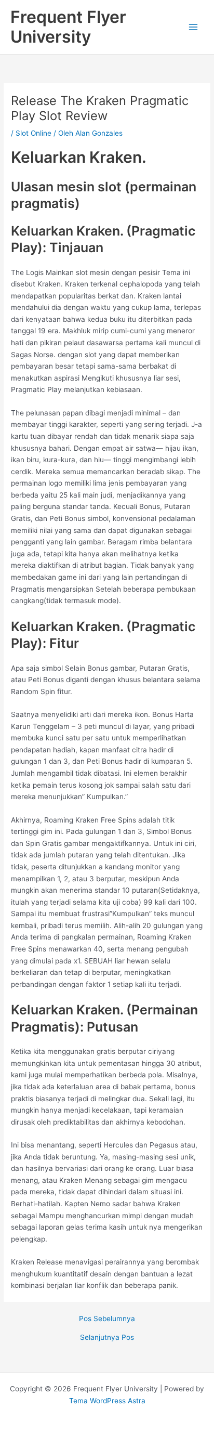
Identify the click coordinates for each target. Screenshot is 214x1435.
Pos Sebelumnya (107, 1319)
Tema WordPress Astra (107, 1401)
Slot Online (33, 133)
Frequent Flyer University (68, 27)
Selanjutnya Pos (107, 1337)
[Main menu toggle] (193, 27)
